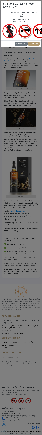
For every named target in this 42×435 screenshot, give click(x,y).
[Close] (39, 5)
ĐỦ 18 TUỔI (34, 44)
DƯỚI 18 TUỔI (21, 44)
